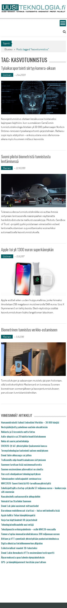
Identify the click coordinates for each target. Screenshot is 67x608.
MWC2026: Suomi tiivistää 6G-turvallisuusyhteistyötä (26, 483)
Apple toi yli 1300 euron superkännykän (27, 249)
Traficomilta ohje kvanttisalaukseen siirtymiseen (23, 460)
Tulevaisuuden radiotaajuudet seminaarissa (21, 478)
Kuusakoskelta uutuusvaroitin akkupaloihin (20, 496)
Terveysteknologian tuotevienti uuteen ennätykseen (24, 450)
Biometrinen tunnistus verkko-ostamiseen (29, 329)
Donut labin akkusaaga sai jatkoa (16, 455)
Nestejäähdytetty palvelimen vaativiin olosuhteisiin (24, 427)
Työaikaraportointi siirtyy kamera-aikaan (28, 68)
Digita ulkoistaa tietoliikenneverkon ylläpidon (22, 543)
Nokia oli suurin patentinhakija (15, 441)
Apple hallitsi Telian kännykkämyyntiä (18, 515)
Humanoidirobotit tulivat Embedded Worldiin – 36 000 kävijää (30, 422)
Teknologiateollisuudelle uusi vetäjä (17, 524)
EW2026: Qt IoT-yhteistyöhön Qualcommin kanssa (24, 446)
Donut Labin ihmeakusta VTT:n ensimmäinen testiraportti (27, 552)
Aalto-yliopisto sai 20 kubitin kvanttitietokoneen (23, 436)
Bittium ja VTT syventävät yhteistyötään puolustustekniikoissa (30, 538)
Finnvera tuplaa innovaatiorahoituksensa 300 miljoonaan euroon (30, 534)
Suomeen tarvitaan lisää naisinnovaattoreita (21, 464)
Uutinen (7, 75)
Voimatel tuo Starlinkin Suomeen (16, 501)
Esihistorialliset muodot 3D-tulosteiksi (19, 548)
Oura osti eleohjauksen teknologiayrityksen (21, 474)
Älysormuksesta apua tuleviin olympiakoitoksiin (22, 557)
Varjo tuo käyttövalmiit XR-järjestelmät (19, 520)
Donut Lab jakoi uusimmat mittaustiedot (20, 506)
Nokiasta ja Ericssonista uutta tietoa (18, 432)
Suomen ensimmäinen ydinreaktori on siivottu (22, 469)
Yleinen (7, 168)
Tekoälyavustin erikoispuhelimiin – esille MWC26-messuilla (28, 529)
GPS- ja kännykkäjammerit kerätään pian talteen (23, 562)
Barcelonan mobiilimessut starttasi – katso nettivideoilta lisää (30, 510)
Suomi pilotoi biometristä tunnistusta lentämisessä (26, 159)
